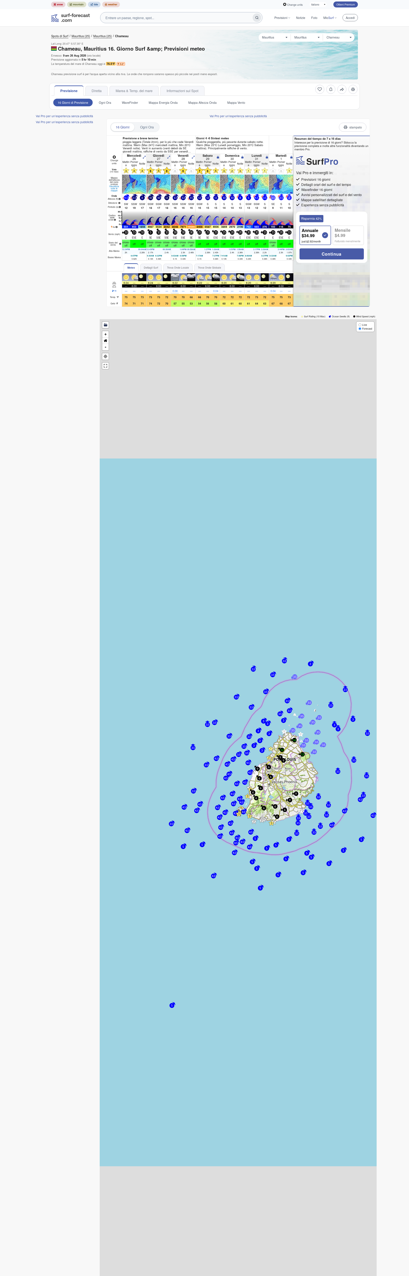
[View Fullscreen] (105, 366)
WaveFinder (130, 102)
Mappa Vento (236, 102)
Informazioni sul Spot (182, 90)
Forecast (367, 328)
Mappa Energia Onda (163, 102)
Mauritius (81, 36)
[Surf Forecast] (70, 17)
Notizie (300, 18)
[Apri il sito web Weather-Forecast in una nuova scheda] (111, 4)
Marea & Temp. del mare (134, 90)
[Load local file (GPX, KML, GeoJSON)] (105, 325)
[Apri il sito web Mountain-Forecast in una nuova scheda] (76, 4)
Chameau (122, 36)
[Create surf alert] (330, 89)
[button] (238, 814)
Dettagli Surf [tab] (151, 267)
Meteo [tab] (131, 267)
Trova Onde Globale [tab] (209, 267)
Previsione (69, 90)
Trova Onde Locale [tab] (178, 267)
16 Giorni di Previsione (73, 102)
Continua (331, 254)
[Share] (341, 89)
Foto (314, 18)
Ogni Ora (105, 102)
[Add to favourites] (319, 89)
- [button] (105, 347)
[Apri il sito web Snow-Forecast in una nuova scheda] (58, 4)
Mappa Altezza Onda (202, 102)
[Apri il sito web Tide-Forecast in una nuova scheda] (94, 4)
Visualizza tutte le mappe (114, 188)
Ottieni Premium (345, 4)
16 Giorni (123, 127)
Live (364, 324)
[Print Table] (353, 89)
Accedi (350, 18)
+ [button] (105, 334)
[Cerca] (257, 17)
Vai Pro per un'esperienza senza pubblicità (64, 116)
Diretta (97, 90)
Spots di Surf (59, 36)
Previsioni (280, 18)
